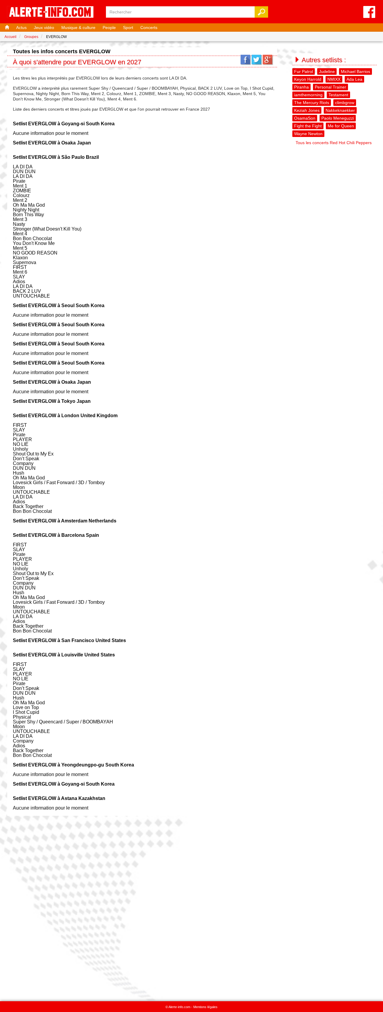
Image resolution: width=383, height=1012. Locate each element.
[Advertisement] (335, 237)
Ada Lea (354, 79)
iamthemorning (308, 94)
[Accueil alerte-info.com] (53, 12)
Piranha (301, 87)
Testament (338, 94)
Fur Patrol (303, 71)
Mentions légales (205, 1007)
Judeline (327, 71)
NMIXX (334, 79)
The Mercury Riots (311, 102)
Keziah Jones (307, 110)
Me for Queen (341, 126)
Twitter (256, 59)
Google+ (267, 59)
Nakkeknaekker (340, 110)
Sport (128, 27)
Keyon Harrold (307, 79)
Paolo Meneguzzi (337, 118)
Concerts (148, 27)
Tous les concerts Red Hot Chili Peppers (334, 142)
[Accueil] (6, 27)
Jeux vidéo (44, 27)
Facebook (245, 59)
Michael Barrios (355, 71)
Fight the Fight (308, 126)
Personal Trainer (330, 87)
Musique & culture (78, 27)
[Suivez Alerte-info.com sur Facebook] (369, 12)
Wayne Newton (308, 133)
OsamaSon (304, 118)
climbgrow (344, 102)
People (109, 27)
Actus (21, 27)
